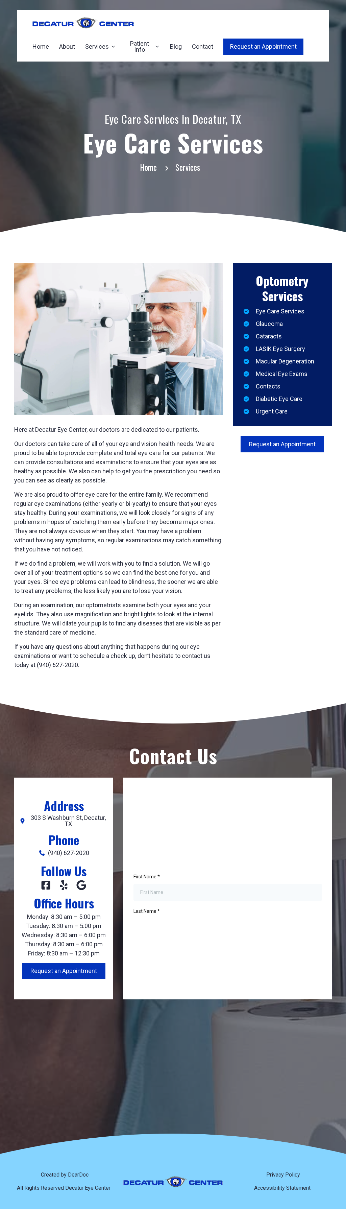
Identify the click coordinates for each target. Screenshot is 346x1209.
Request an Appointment (282, 444)
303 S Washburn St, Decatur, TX (68, 821)
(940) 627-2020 (68, 853)
